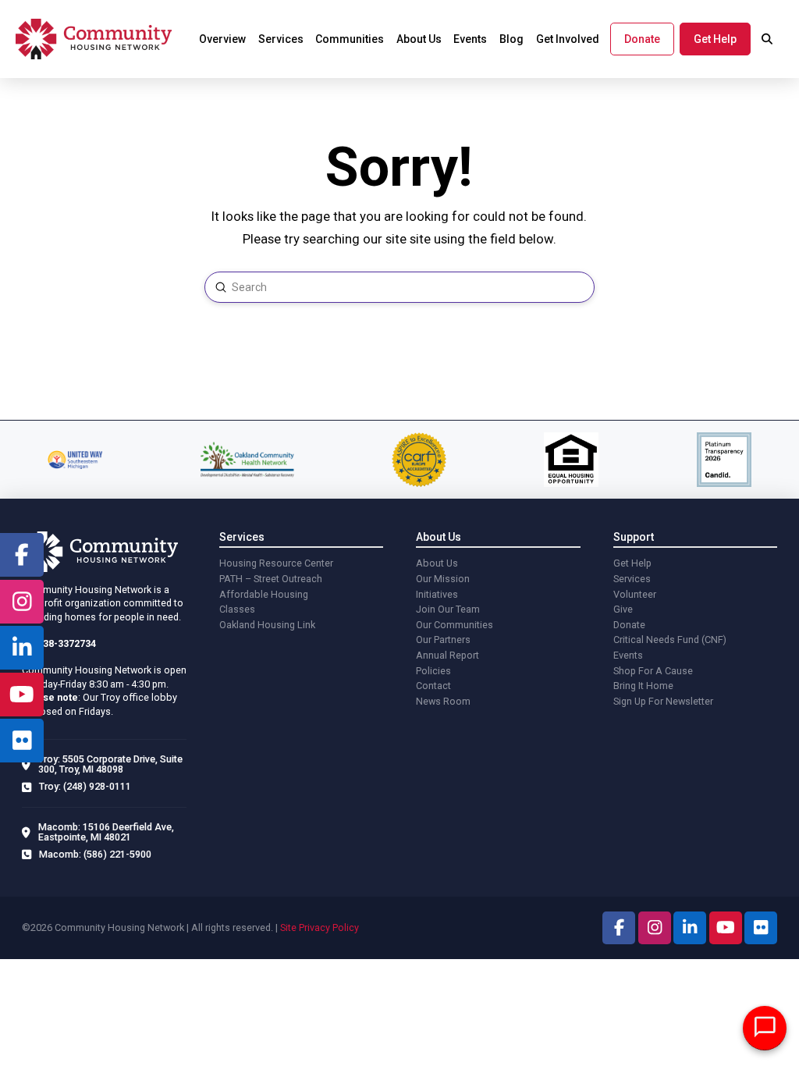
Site (288, 927)
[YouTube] (725, 927)
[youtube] (22, 694)
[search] (767, 39)
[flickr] (22, 740)
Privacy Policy (329, 927)
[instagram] (22, 602)
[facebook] (22, 555)
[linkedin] (22, 648)
